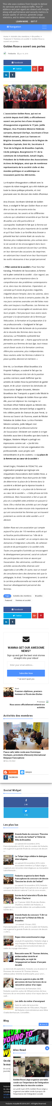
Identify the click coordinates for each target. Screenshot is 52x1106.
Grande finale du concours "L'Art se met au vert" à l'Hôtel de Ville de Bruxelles (31, 918)
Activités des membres (20, 36)
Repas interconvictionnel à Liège (30, 937)
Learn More (22, 21)
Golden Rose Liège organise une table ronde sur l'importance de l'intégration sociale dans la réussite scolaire (31, 1083)
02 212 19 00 (8, 1097)
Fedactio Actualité (13, 1103)
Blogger (13, 772)
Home (5, 36)
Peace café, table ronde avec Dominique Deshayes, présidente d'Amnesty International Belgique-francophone (24, 755)
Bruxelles (36, 36)
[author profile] (5, 55)
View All (44, 1024)
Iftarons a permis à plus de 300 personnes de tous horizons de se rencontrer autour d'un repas (30, 982)
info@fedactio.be (10, 1094)
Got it (34, 21)
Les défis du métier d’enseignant (30, 1001)
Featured (7, 39)
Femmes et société (21, 39)
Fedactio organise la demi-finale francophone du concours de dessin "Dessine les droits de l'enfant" (31, 879)
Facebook (18, 62)
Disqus (29, 772)
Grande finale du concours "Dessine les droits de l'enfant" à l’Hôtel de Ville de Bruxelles (31, 837)
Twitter (18, 68)
